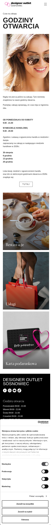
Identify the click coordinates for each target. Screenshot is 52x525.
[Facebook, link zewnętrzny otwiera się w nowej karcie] (5, 390)
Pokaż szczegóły (36, 496)
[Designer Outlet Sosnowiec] (18, 4)
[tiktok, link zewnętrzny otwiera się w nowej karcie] (19, 390)
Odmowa (25, 519)
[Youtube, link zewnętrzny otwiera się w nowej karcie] (14, 390)
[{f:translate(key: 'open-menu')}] (45, 4)
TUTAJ (26, 184)
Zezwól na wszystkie (25, 504)
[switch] (44, 471)
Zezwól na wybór (25, 512)
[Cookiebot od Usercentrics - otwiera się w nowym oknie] (37, 422)
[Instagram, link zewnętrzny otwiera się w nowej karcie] (10, 390)
